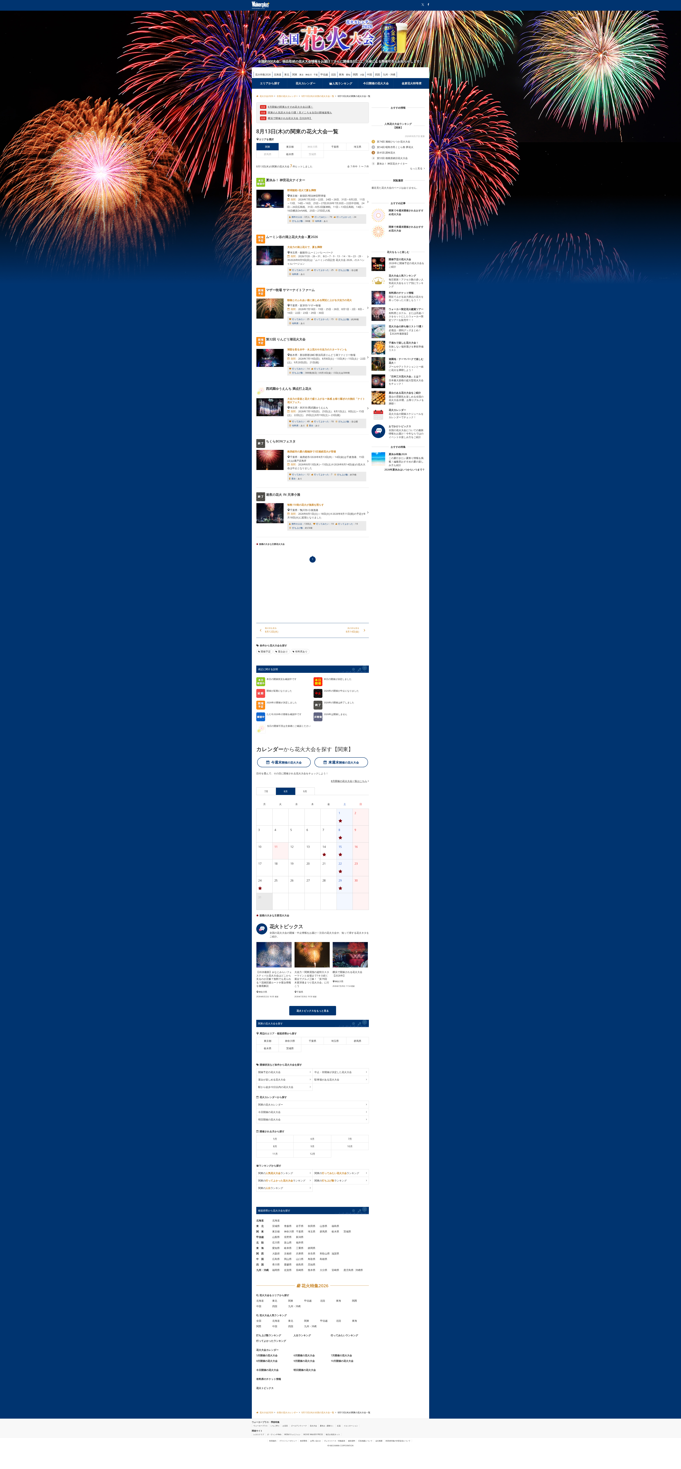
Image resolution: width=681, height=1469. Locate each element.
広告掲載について (365, 1441)
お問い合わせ (315, 1441)
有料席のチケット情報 (268, 1378)
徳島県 (299, 1264)
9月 (312, 1146)
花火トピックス (265, 1387)
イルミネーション (351, 1425)
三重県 (299, 1247)
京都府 (288, 1253)
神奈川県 (290, 1040)
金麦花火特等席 (412, 83)
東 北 (260, 1225)
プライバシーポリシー (288, 1441)
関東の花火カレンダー (270, 1104)
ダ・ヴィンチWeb (274, 1434)
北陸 (333, 74)
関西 (355, 74)
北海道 (277, 74)
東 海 (260, 1247)
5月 (275, 1138)
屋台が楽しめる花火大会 (272, 1079)
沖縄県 (359, 1269)
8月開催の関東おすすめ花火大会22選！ (290, 106)
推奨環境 (303, 1441)
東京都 (290, 146)
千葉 (316, 74)
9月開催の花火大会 (304, 1360)
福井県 (299, 1242)
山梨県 (276, 1236)
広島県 (276, 1258)
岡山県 (288, 1258)
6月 (312, 1138)
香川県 (276, 1264)
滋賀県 (335, 1253)
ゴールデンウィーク (299, 1425)
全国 (258, 1320)
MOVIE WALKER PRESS (313, 1434)
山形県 (323, 1225)
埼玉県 (357, 146)
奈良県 (311, 1253)
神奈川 (308, 74)
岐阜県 (288, 1247)
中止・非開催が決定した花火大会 (333, 1072)
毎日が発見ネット (333, 1434)
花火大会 (313, 1425)
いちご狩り (275, 1425)
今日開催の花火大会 (376, 83)
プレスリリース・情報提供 (334, 1441)
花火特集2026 (263, 74)
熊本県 (311, 1269)
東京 (301, 74)
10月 (350, 1146)
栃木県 (290, 154)
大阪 (362, 74)
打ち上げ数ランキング (268, 1335)
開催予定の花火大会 (269, 1072)
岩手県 (299, 1225)
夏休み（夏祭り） (327, 1425)
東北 (286, 74)
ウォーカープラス (260, 1425)
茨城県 (290, 1048)
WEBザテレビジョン (292, 1434)
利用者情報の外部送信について (398, 1441)
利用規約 (272, 1441)
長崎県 (299, 1269)
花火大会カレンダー (267, 1349)
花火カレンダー (305, 83)
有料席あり (301, 651)
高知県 (311, 1264)
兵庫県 (299, 1253)
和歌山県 (325, 1253)
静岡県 (311, 1247)
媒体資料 (351, 1441)
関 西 (260, 1253)
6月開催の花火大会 (304, 1355)
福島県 (335, 1225)
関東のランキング (275, 1173)
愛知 (348, 74)
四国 (377, 74)
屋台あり (283, 651)
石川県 (276, 1242)
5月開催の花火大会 (267, 1355)
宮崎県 (335, 1269)
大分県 (323, 1269)
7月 (350, 1138)
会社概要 (379, 1441)
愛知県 (276, 1247)
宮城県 (276, 1225)
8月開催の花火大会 (267, 1360)
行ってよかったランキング (271, 1340)
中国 (369, 74)
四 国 (260, 1264)
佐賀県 (288, 1269)
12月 (312, 1153)
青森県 (288, 1225)
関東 (294, 74)
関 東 (260, 1231)
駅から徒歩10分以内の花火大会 (275, 1086)
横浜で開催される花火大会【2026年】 (290, 118)
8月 (275, 1146)
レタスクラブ (258, 1434)
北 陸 (260, 1242)
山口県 (299, 1258)
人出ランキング (302, 1335)
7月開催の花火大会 (341, 1355)
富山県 (288, 1242)
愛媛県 (288, 1264)
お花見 (285, 1425)
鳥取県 (311, 1258)
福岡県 (276, 1269)
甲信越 (324, 74)
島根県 (323, 1258)
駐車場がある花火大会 (326, 1079)
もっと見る (416, 168)
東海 (341, 74)
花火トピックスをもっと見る (313, 1010)
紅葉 (339, 1425)
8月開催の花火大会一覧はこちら (349, 781)
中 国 (260, 1258)
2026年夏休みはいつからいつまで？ (404, 469)
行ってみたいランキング (344, 1335)
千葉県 (335, 146)
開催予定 (266, 651)
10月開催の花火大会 (342, 1360)
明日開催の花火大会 (269, 1119)
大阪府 (276, 1253)
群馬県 (357, 1040)
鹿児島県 (348, 1269)
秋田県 (311, 1225)
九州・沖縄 (389, 74)
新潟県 (299, 1236)
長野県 (288, 1236)
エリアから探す (270, 83)
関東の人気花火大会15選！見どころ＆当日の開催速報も (300, 112)
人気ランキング (342, 83)
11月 (275, 1153)
